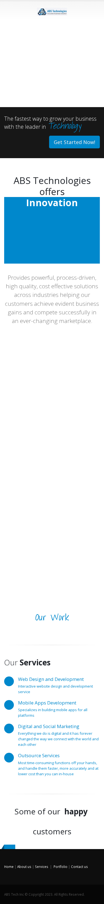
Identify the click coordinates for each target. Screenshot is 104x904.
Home (9, 866)
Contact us (79, 866)
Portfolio (60, 866)
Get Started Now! (74, 142)
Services (41, 866)
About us (24, 866)
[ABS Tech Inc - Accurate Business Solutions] (52, 10)
